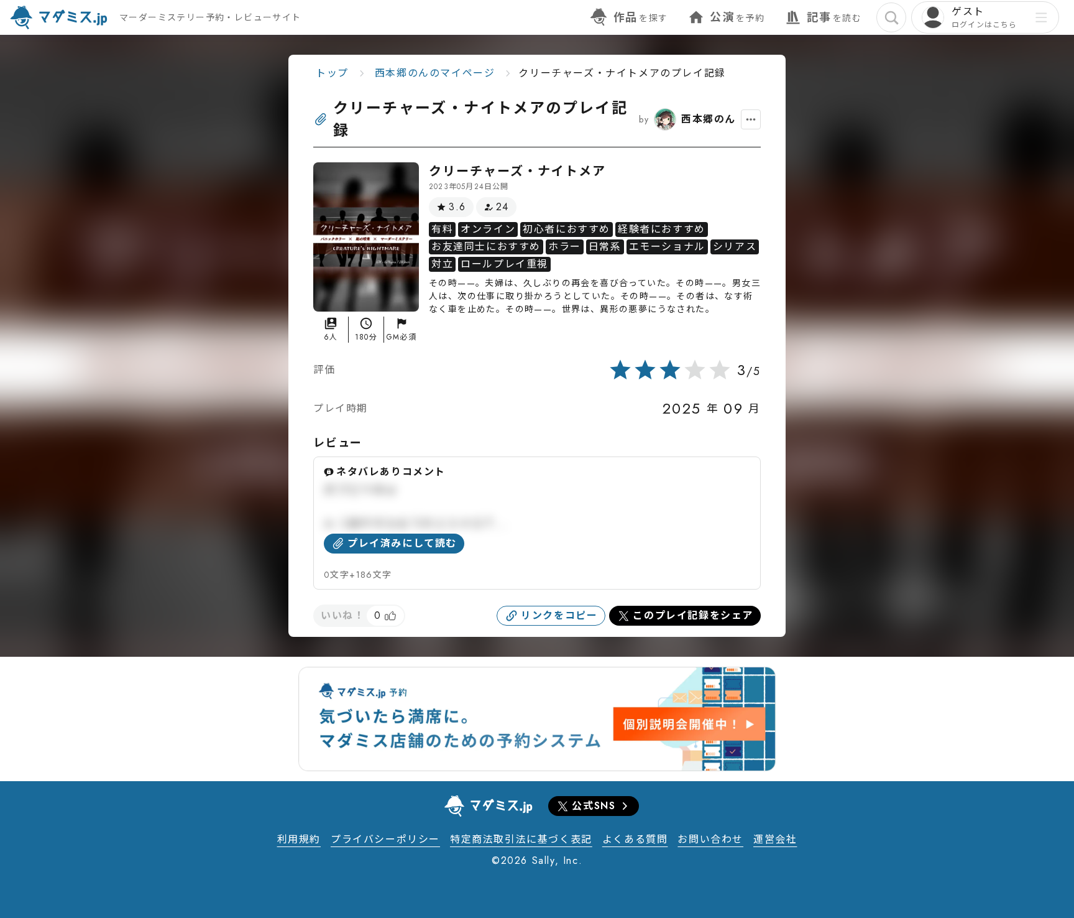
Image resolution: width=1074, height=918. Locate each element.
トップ (332, 73)
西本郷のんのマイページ (435, 73)
